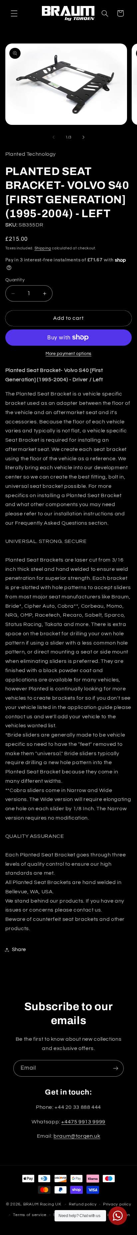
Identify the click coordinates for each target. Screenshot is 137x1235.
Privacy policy (117, 1204)
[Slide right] (83, 137)
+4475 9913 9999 (83, 1121)
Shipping (43, 248)
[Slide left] (53, 137)
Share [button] (19, 949)
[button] (14, 13)
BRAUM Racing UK (42, 1204)
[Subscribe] (115, 1068)
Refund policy (83, 1204)
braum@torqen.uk (77, 1136)
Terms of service (30, 1215)
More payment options (68, 354)
